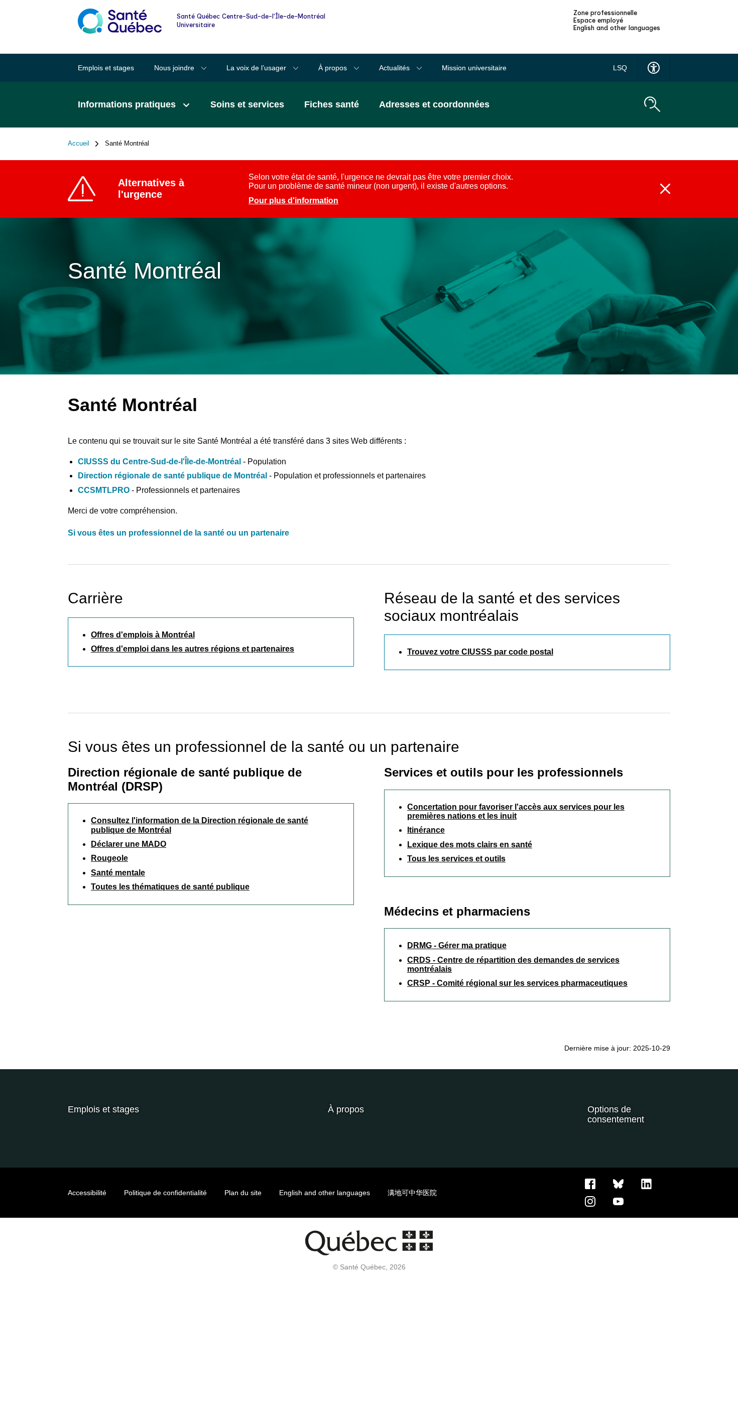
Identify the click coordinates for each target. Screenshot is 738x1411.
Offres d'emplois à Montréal (143, 634)
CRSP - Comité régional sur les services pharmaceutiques (517, 983)
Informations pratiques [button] (128, 104)
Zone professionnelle (605, 13)
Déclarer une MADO (128, 844)
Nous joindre (175, 68)
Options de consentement (615, 1114)
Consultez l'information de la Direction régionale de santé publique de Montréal (199, 825)
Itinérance (426, 830)
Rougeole (109, 858)
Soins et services (247, 104)
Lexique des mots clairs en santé (469, 844)
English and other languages (616, 28)
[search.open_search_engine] (652, 104)
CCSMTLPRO (104, 490)
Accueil (78, 143)
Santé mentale (118, 872)
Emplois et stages (106, 68)
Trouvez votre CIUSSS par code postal (480, 652)
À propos (333, 68)
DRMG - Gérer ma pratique (457, 945)
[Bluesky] (618, 1183)
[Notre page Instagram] (590, 1201)
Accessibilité (87, 1193)
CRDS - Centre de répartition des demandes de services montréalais (513, 964)
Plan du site (243, 1193)
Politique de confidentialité (165, 1193)
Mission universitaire (474, 68)
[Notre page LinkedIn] (646, 1183)
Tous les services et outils (456, 858)
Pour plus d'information (293, 200)
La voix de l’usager (257, 68)
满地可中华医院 (412, 1193)
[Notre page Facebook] (590, 1183)
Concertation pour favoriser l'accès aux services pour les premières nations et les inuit (516, 811)
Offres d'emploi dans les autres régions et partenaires (192, 649)
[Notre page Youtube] (618, 1201)
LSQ (620, 68)
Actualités (395, 68)
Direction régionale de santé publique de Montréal (172, 475)
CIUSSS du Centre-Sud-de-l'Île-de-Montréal (160, 461)
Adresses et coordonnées (434, 104)
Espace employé (598, 20)
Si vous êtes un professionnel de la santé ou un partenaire (178, 533)
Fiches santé (331, 104)
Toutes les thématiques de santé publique (170, 886)
